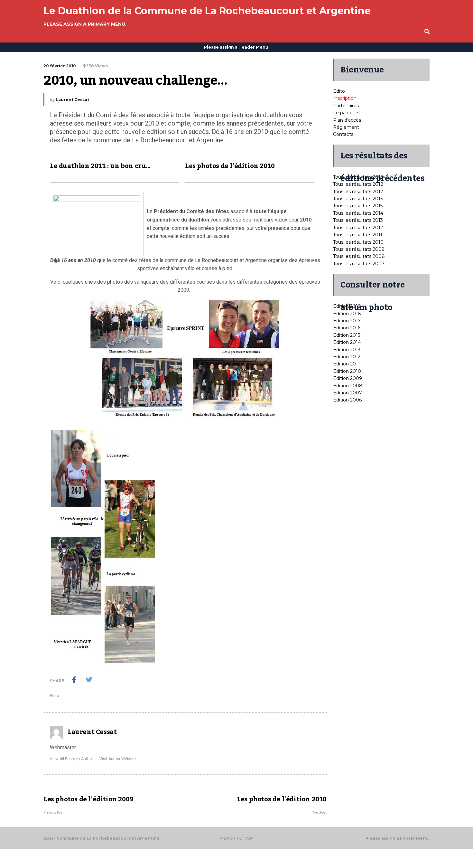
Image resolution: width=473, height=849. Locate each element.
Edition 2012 (346, 357)
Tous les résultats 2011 (357, 235)
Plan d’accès (347, 120)
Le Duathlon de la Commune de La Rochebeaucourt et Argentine (207, 11)
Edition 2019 (347, 306)
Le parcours (346, 113)
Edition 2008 (347, 386)
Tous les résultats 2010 (358, 242)
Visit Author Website (117, 759)
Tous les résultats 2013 (358, 220)
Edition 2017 (347, 321)
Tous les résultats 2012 (358, 228)
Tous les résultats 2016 (358, 199)
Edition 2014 (347, 342)
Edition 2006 (347, 400)
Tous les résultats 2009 (359, 249)
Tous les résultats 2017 (358, 191)
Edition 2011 (346, 364)
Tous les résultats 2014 (358, 213)
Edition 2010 (347, 371)
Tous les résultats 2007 (359, 264)
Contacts (343, 134)
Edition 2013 (346, 350)
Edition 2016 (346, 328)
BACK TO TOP (238, 838)
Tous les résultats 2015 (358, 206)
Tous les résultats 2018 (358, 184)
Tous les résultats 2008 (359, 256)
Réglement (346, 127)
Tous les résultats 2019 (358, 177)
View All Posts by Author (71, 759)
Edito (54, 695)
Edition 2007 (347, 393)
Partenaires (346, 105)
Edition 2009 (347, 378)
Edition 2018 (347, 313)
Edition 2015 (346, 335)
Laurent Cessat (72, 99)
